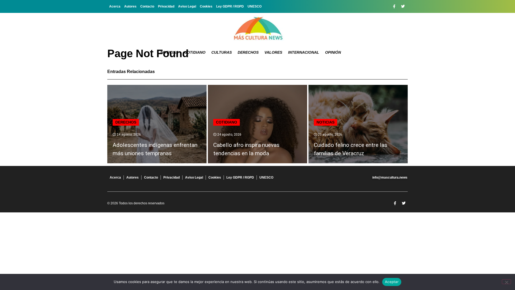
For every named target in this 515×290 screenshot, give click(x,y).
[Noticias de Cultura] (257, 28)
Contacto (147, 6)
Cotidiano (194, 52)
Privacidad (166, 6)
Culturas (221, 52)
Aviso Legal (187, 6)
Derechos (248, 52)
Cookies (206, 6)
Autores (130, 6)
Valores (273, 52)
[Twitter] (403, 6)
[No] (506, 281)
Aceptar (392, 282)
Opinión (333, 52)
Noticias (169, 52)
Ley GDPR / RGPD (230, 6)
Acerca (114, 6)
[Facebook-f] (394, 6)
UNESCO (255, 6)
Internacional (303, 52)
